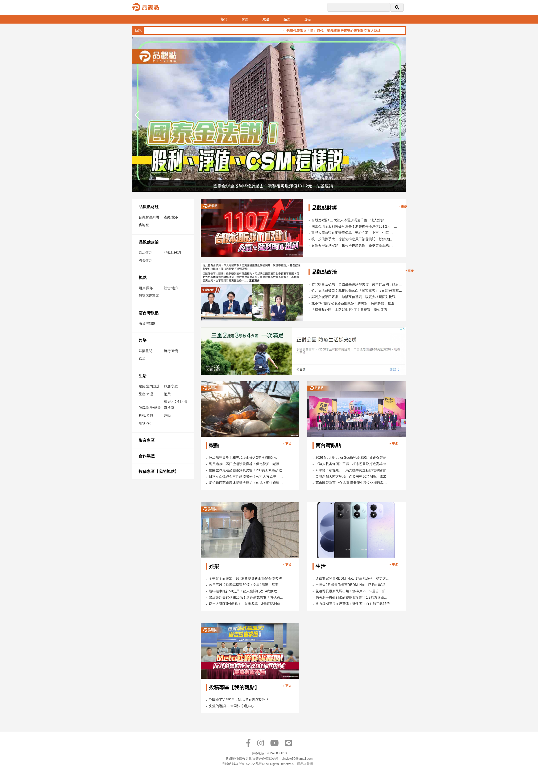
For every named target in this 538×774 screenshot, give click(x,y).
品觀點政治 (149, 242)
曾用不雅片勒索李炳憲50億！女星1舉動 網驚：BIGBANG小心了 (246, 584)
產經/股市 (171, 217)
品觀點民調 (172, 252)
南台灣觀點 (149, 313)
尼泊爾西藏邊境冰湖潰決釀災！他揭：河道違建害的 (246, 482)
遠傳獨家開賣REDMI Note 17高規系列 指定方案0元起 (352, 578)
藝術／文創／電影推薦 (175, 404)
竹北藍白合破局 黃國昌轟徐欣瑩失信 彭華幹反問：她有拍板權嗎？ (357, 284)
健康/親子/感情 (150, 408)
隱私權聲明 (305, 764)
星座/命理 (146, 394)
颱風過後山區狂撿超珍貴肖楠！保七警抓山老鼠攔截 (246, 463)
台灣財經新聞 (149, 217)
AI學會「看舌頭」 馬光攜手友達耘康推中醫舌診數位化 (352, 470)
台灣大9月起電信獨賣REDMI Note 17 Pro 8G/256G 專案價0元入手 (352, 584)
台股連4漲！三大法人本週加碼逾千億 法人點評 (347, 220)
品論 (287, 19)
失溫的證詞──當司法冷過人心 (231, 706)
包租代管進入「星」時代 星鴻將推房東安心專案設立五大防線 (306, 30)
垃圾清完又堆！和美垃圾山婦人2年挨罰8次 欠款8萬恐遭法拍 (246, 457)
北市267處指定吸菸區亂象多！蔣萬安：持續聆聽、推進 (352, 303)
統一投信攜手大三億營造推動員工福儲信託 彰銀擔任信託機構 (354, 239)
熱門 (223, 19)
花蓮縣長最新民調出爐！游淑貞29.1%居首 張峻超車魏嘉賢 (352, 591)
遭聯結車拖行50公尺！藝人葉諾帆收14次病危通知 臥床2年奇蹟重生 (246, 591)
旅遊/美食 (171, 386)
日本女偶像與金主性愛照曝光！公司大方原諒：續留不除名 (246, 476)
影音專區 (147, 440)
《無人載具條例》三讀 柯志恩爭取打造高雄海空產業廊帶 (352, 463)
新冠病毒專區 (149, 296)
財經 (244, 19)
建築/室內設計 (149, 386)
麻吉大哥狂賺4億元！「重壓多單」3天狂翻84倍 (244, 603)
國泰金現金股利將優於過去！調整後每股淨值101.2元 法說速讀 (354, 226)
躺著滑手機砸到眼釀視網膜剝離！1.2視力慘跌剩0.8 (352, 597)
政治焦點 (145, 252)
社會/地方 (171, 288)
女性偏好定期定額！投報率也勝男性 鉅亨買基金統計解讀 (354, 245)
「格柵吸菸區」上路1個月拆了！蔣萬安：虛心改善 (349, 309)
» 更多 (402, 206)
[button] (401, 115)
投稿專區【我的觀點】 (159, 471)
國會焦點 (145, 260)
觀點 (143, 277)
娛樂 (143, 340)
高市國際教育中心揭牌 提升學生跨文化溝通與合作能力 (352, 482)
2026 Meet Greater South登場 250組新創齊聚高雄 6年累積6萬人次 (352, 457)
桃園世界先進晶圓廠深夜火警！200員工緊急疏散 (245, 470)
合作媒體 (147, 456)
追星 (142, 358)
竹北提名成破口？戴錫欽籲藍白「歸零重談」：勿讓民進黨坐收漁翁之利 (357, 290)
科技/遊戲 (146, 415)
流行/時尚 (171, 351)
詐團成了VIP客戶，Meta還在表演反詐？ (239, 699)
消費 (167, 394)
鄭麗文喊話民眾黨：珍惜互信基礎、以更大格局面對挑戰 (353, 296)
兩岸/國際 (146, 288)
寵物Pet (144, 423)
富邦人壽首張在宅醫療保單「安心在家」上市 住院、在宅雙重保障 (354, 232)
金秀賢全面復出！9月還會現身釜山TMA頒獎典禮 (245, 578)
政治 (265, 19)
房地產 (144, 225)
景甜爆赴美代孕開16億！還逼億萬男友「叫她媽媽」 (246, 597)
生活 (143, 376)
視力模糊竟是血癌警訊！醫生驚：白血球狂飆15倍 (352, 603)
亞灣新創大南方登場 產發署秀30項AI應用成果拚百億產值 (352, 476)
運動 (167, 415)
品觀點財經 (149, 206)
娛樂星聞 (145, 351)
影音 (308, 19)
